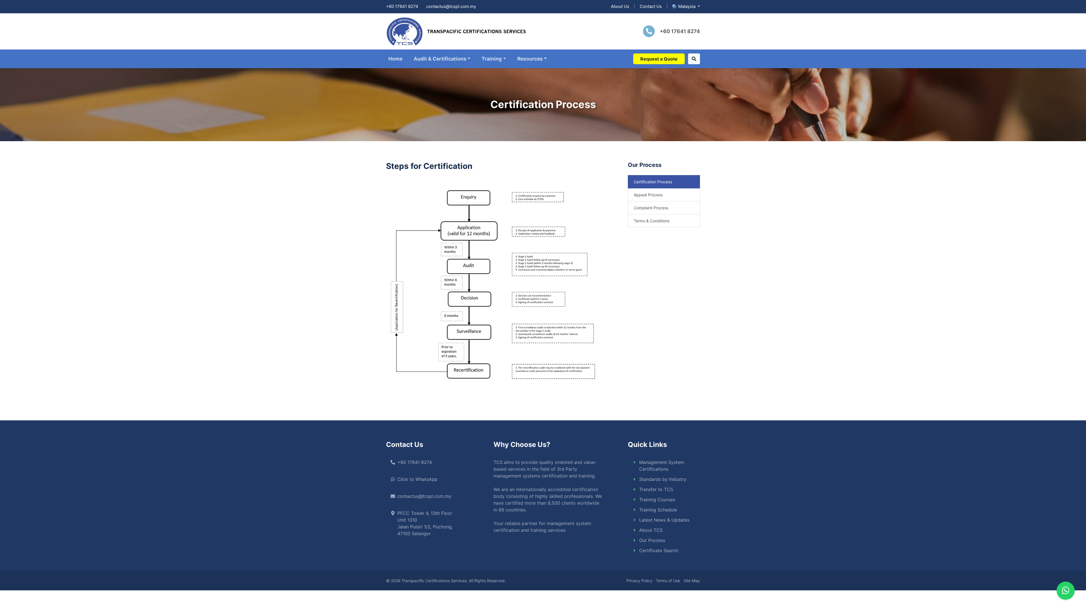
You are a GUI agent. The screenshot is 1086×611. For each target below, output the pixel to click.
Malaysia (687, 6)
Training (492, 59)
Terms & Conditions (651, 220)
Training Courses (657, 499)
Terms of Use (668, 580)
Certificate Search (658, 550)
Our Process (652, 540)
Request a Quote (659, 59)
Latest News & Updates (664, 520)
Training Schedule (658, 510)
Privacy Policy (639, 580)
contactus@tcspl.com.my (451, 6)
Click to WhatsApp (417, 479)
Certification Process (653, 181)
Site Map (692, 580)
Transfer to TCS (656, 489)
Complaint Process (651, 207)
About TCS (651, 530)
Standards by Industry (662, 479)
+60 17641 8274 (402, 6)
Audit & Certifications (440, 59)
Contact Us (651, 6)
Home (395, 59)
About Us (620, 6)
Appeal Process (648, 194)
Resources (530, 59)
